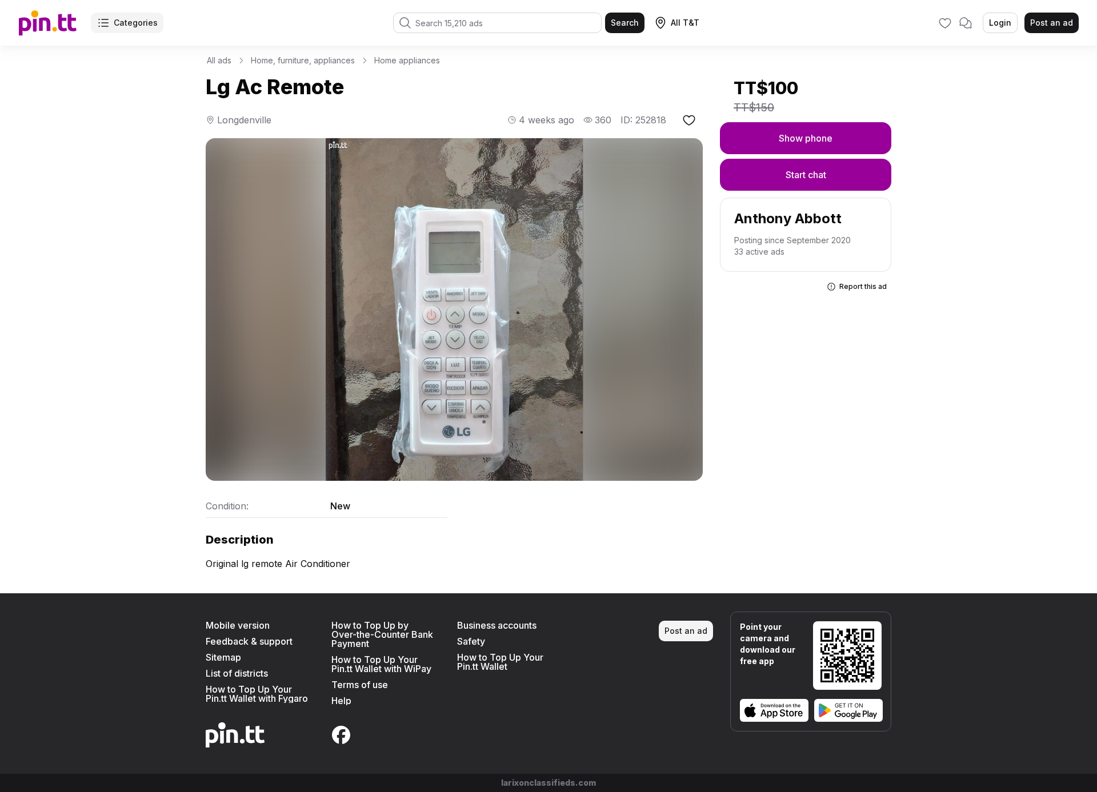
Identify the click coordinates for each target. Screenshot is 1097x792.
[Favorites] (945, 23)
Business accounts (497, 625)
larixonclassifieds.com (548, 782)
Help (341, 700)
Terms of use (359, 684)
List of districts (237, 673)
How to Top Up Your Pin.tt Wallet (500, 662)
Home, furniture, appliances (303, 60)
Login (1000, 22)
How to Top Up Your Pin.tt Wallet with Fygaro (257, 694)
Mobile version (238, 625)
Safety (471, 641)
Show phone (805, 138)
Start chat (806, 174)
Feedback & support (249, 641)
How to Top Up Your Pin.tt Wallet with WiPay (381, 664)
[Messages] (965, 23)
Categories (136, 22)
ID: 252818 (643, 120)
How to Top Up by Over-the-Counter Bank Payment (382, 634)
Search (625, 22)
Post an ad (1051, 22)
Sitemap (223, 657)
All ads (219, 60)
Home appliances (407, 60)
